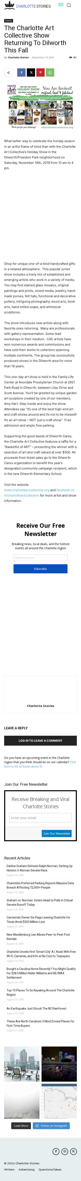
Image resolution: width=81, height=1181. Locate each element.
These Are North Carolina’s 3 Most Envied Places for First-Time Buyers (40, 1023)
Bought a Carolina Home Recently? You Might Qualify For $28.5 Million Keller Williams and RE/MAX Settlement (41, 973)
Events (8, 20)
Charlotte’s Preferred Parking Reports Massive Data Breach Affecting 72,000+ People (40, 885)
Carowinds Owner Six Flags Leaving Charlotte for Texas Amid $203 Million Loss (38, 919)
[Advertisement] (40, 216)
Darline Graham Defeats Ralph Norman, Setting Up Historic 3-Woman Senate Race (39, 868)
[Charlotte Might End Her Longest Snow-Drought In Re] (21, 1064)
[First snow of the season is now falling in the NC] (21, 1101)
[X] (31, 72)
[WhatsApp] (50, 72)
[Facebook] (21, 72)
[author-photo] (40, 700)
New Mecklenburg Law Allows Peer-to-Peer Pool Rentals (38, 937)
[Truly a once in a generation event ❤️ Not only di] (59, 1064)
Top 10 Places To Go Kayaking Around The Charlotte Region (41, 992)
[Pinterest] (40, 72)
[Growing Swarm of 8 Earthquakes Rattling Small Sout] (59, 1101)
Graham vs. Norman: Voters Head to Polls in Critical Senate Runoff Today (40, 902)
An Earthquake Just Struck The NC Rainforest (36, 1008)
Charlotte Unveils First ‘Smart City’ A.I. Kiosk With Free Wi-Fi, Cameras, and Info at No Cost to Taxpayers (41, 954)
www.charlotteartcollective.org (26, 490)
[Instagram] (64, 1151)
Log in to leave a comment (40, 740)
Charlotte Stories (18, 57)
